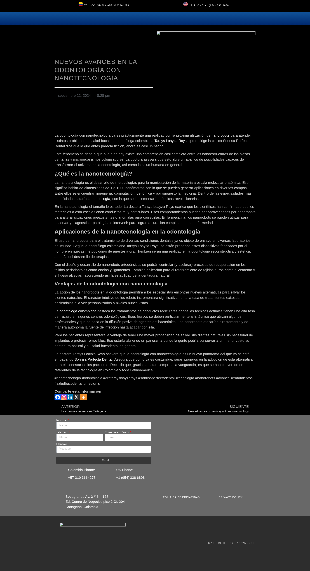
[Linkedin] (70, 397)
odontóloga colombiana (78, 311)
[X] (76, 397)
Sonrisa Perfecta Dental (93, 359)
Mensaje (61, 444)
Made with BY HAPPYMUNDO (231, 543)
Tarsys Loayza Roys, (171, 141)
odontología (100, 199)
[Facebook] (58, 397)
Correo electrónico (117, 432)
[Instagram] (64, 397)
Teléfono (62, 432)
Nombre (61, 420)
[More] (83, 397)
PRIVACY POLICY (231, 497)
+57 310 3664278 (82, 477)
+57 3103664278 (118, 5)
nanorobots (220, 135)
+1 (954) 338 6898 (217, 5)
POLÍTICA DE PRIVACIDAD (181, 497)
